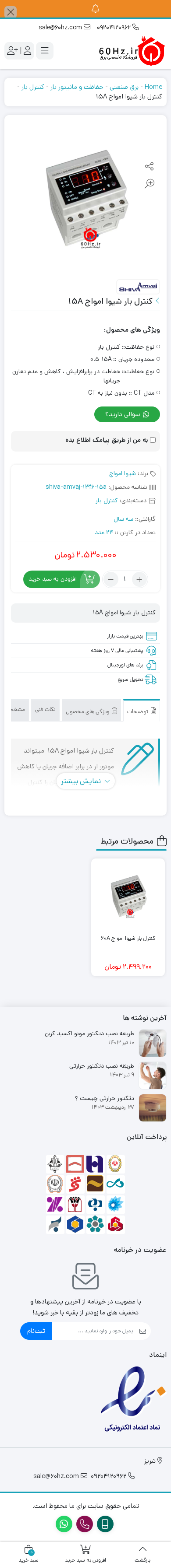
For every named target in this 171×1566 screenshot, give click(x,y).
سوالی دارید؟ (123, 414)
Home (153, 86)
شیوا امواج (122, 473)
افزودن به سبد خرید (52, 579)
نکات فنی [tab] (45, 709)
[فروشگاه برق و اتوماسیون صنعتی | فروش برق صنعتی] (131, 51)
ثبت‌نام (36, 1330)
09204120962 (114, 27)
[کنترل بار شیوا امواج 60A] (128, 895)
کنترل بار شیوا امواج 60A (128, 938)
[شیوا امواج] (138, 287)
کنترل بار (32, 86)
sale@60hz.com (61, 27)
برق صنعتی (124, 86)
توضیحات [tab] (138, 712)
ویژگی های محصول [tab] (88, 712)
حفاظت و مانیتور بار (76, 86)
